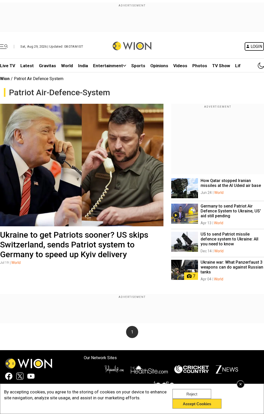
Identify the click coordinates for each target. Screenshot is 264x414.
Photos (199, 65)
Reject (191, 394)
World (67, 65)
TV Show (221, 65)
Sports (138, 65)
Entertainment (108, 65)
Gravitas (47, 65)
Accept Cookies (197, 404)
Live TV (7, 65)
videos (180, 65)
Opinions (159, 65)
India (83, 65)
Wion (5, 78)
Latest (27, 65)
